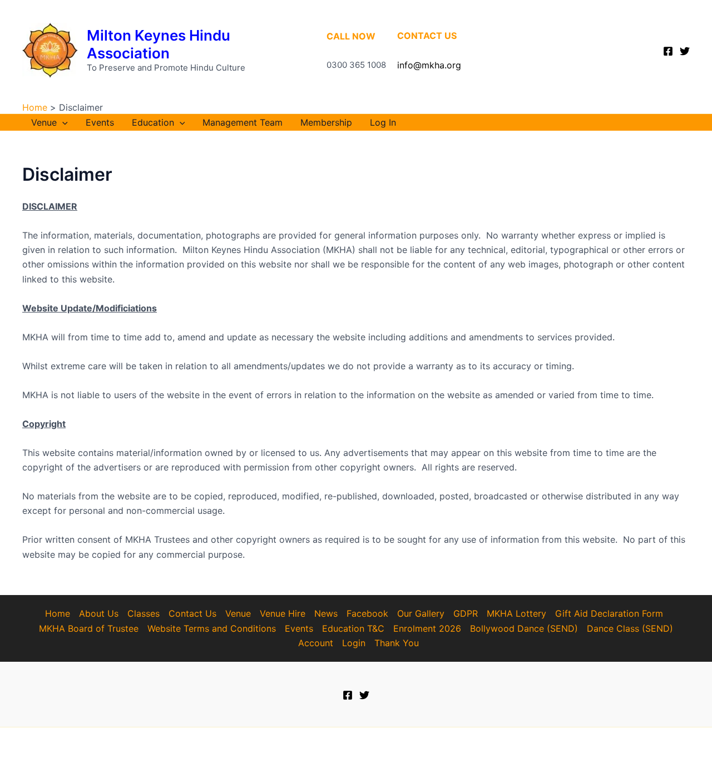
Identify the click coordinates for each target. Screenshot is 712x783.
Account (315, 642)
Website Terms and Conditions (211, 628)
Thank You (396, 642)
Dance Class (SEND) (630, 628)
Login (353, 642)
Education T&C (353, 628)
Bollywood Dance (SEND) (524, 628)
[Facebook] (668, 51)
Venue (44, 122)
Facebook (367, 613)
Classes (143, 613)
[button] (62, 122)
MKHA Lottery (516, 613)
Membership (326, 122)
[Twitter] (685, 51)
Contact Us (192, 613)
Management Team (242, 122)
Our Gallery (420, 613)
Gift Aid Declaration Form (609, 613)
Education (153, 122)
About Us (98, 613)
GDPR (465, 613)
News (326, 613)
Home (57, 613)
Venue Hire (282, 613)
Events (100, 122)
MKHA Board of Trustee (89, 628)
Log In (383, 122)
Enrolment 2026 (427, 628)
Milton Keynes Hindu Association (158, 44)
